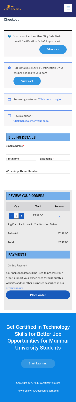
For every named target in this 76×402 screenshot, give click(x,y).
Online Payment (17, 265)
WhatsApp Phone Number (23, 171)
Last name (47, 158)
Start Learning (38, 363)
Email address (15, 145)
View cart (53, 49)
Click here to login (50, 99)
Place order (38, 295)
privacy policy (14, 287)
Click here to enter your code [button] (31, 120)
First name (13, 158)
